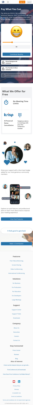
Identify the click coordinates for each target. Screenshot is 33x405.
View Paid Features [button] (16, 219)
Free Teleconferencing (16, 261)
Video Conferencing (16, 269)
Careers (16, 336)
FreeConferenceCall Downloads (16, 369)
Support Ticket (16, 314)
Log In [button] (29, 2)
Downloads (16, 318)
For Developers (16, 296)
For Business (16, 283)
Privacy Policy (16, 386)
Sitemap (16, 389)
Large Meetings (16, 300)
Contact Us (16, 340)
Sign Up (22, 2)
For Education (16, 291)
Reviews (16, 354)
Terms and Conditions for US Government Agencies (16, 400)
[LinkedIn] (19, 381)
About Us (16, 328)
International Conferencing (16, 273)
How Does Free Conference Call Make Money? (16, 374)
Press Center (16, 350)
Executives (16, 332)
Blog (16, 358)
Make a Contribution (16, 244)
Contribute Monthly (16, 54)
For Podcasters (16, 287)
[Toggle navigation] (8, 2)
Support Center (16, 310)
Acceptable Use (16, 393)
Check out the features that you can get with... (16, 365)
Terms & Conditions (16, 396)
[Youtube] (14, 381)
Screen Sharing (16, 265)
